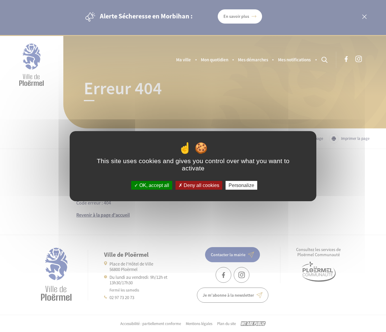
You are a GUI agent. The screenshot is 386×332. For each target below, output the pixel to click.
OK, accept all (153, 185)
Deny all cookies (200, 185)
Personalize (241, 185)
